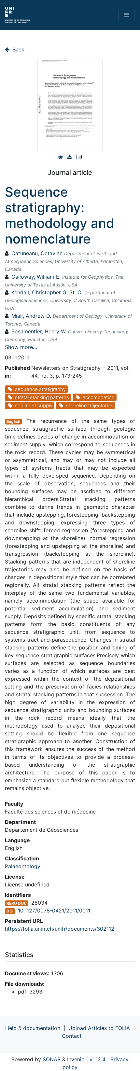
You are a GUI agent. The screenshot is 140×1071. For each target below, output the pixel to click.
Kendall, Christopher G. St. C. (47, 292)
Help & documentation (32, 1028)
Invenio (76, 1059)
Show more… (21, 347)
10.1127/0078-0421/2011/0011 (54, 910)
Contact (72, 1036)
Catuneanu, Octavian (37, 253)
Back (17, 49)
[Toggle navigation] (126, 15)
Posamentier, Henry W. (38, 331)
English (13, 421)
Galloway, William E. (36, 276)
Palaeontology (22, 866)
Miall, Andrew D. (31, 316)
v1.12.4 (97, 1059)
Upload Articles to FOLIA (99, 1028)
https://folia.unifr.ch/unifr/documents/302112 (59, 928)
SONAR (52, 1059)
